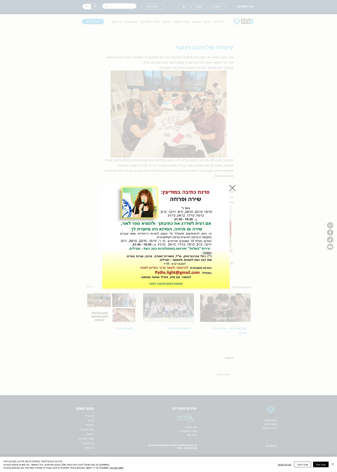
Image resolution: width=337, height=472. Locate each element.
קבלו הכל (321, 464)
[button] (232, 188)
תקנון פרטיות (117, 467)
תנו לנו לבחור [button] (284, 464)
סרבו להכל (302, 464)
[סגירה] (333, 464)
